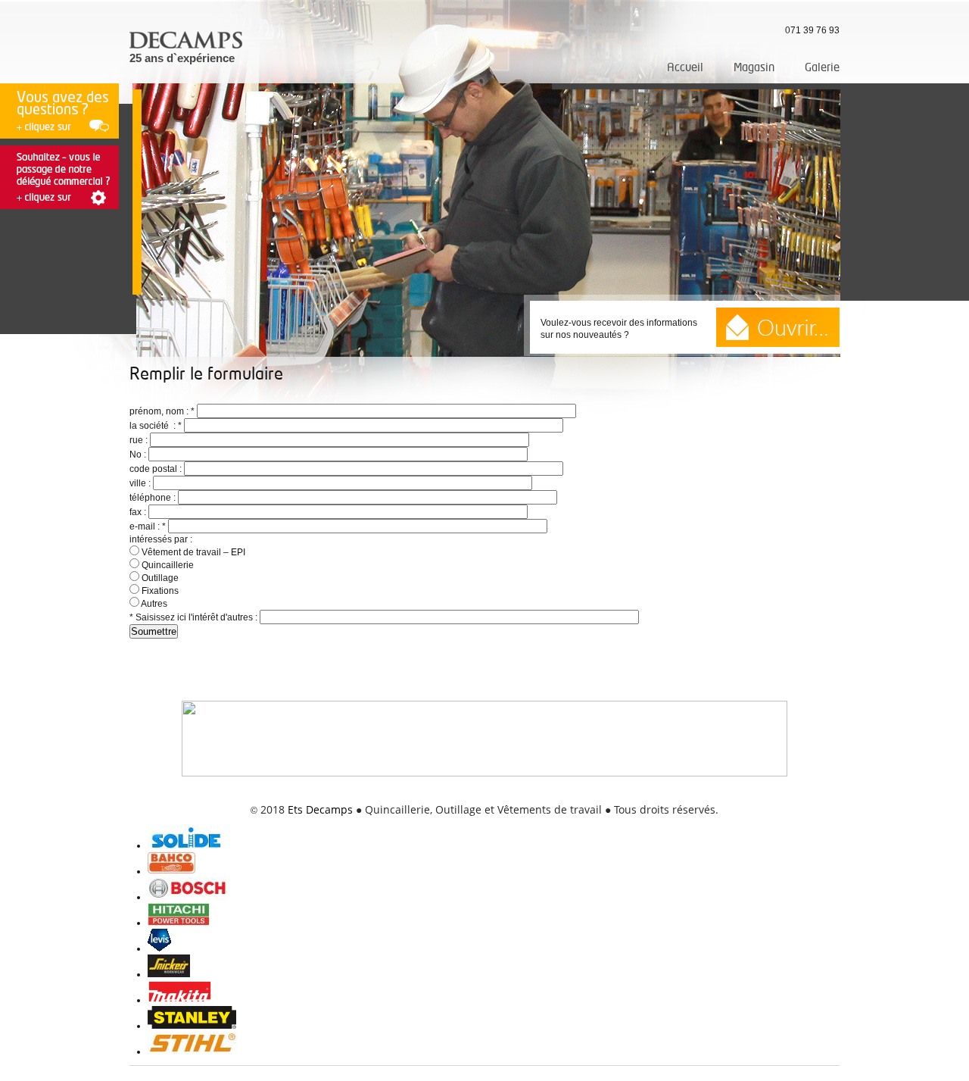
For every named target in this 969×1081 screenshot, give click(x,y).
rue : (139, 440)
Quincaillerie (166, 565)
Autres (153, 603)
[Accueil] (187, 46)
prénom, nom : (162, 411)
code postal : (156, 469)
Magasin (754, 67)
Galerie (822, 67)
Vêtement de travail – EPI (192, 552)
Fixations (159, 591)
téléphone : (153, 497)
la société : (155, 425)
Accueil (685, 67)
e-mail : (147, 526)
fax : (138, 512)
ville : (141, 483)
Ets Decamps (320, 809)
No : (138, 454)
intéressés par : (160, 539)
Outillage (159, 578)
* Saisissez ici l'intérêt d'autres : (194, 617)
